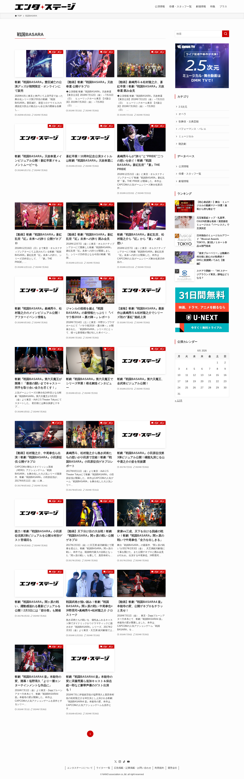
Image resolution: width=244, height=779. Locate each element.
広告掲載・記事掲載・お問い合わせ (132, 767)
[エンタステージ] (45, 6)
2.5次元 (183, 106)
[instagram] (119, 761)
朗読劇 (182, 143)
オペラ (182, 114)
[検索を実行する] (225, 33)
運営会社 (172, 767)
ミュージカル (186, 136)
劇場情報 (184, 181)
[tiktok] (124, 761)
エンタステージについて (80, 767)
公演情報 (184, 166)
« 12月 (178, 400)
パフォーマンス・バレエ (192, 128)
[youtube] (128, 761)
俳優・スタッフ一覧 (190, 173)
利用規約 (159, 767)
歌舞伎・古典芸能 (189, 121)
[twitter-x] (115, 761)
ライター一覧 (103, 767)
